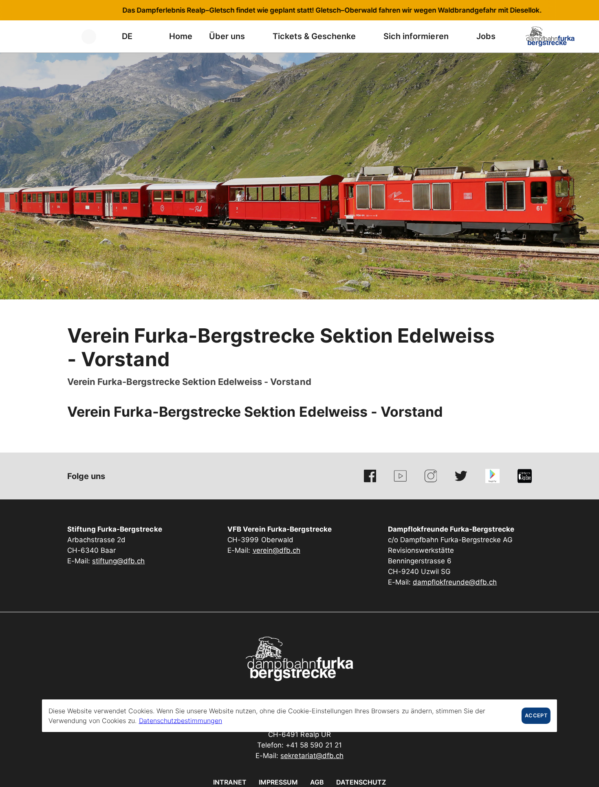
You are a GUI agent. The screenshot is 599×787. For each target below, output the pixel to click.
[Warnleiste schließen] (566, 10)
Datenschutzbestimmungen (180, 721)
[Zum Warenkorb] (63, 36)
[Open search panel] (43, 36)
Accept (536, 715)
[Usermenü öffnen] (93, 36)
